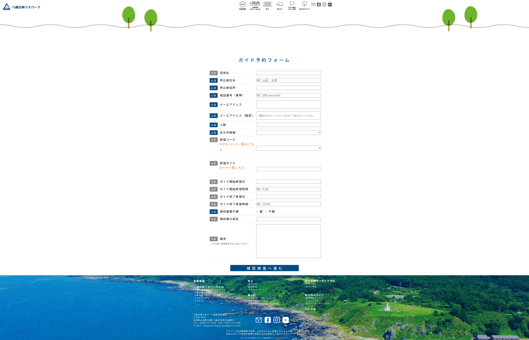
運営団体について (314, 297)
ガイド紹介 (311, 283)
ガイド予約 (311, 286)
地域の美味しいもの (258, 300)
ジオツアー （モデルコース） (262, 298)
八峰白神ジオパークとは (206, 289)
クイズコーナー (256, 289)
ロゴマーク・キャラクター (318, 303)
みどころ (252, 284)
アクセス (198, 300)
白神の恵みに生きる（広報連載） (264, 303)
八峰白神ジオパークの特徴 (207, 295)
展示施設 (252, 286)
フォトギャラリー (203, 298)
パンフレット (312, 300)
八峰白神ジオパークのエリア (208, 292)
